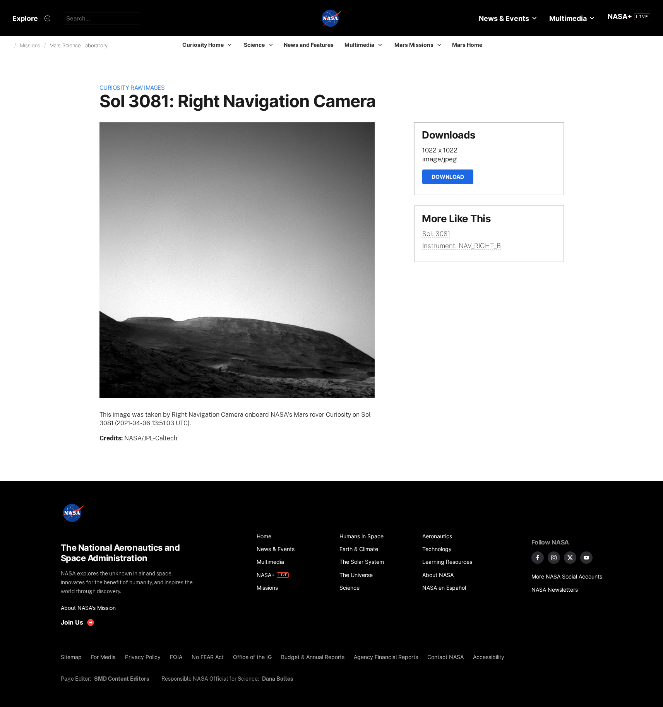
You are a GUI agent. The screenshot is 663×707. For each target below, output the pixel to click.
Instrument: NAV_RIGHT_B (461, 246)
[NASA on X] (570, 557)
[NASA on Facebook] (537, 557)
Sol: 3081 (436, 234)
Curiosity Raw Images (132, 87)
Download (448, 176)
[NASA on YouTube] (586, 557)
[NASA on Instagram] (554, 557)
